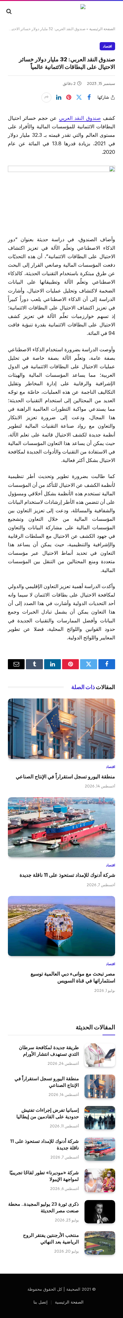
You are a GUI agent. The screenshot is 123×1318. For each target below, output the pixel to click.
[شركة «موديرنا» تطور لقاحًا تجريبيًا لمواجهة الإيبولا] (100, 1180)
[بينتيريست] (68, 97)
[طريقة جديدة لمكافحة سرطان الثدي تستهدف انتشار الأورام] (100, 1055)
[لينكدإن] (58, 97)
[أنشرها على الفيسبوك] (89, 97)
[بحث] (9, 11)
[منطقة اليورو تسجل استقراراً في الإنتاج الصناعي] (61, 728)
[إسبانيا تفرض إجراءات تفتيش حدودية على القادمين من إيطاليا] (100, 1118)
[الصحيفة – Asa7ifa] (61, 11)
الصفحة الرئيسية (102, 28)
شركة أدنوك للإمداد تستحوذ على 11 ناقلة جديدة (67, 875)
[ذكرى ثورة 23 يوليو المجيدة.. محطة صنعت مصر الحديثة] (100, 1212)
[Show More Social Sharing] (46, 97)
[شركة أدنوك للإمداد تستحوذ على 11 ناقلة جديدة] (61, 827)
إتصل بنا (40, 1301)
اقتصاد (107, 46)
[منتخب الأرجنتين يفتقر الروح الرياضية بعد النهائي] (100, 1243)
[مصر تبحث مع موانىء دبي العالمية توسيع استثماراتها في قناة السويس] (61, 926)
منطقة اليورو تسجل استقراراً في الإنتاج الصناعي (65, 776)
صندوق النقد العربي (80, 118)
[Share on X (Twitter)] (79, 97)
